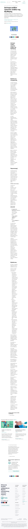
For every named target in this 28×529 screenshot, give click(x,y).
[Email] (18, 37)
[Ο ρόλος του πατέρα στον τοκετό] (7, 421)
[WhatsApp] (15, 37)
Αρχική (5, 5)
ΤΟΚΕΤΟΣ (14, 419)
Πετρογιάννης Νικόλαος (18, 438)
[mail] (6, 502)
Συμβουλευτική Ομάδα (7, 19)
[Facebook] (10, 37)
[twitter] (3, 502)
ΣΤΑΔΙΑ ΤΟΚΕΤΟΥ (9, 23)
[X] (11, 37)
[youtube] (4, 502)
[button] (14, 415)
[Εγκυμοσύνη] (5, 2)
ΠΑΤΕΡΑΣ (3, 432)
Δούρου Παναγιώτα (4, 439)
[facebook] (1, 502)
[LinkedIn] (13, 37)
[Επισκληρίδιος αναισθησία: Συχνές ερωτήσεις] (21, 421)
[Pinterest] (16, 37)
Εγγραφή (24, 1)
